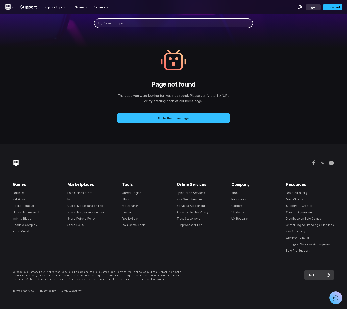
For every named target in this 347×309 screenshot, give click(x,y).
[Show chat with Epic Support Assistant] (335, 297)
